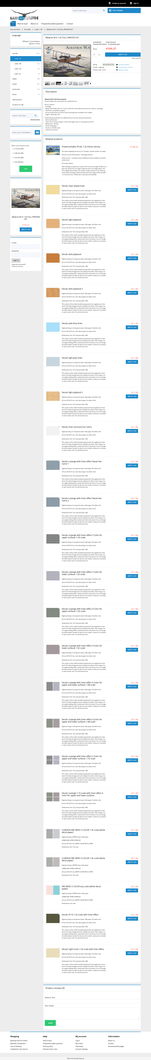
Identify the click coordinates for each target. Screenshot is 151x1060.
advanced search (35, 119)
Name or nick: (50, 997)
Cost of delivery (16, 1046)
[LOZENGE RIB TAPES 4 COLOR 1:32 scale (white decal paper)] (53, 862)
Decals (14, 84)
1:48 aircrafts (19, 153)
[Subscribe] (37, 132)
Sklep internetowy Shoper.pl (75, 1058)
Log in (78, 1041)
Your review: (49, 1006)
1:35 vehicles (18, 162)
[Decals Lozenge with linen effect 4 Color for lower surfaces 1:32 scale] (53, 649)
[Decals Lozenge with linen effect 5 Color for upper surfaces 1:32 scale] (53, 539)
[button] (90, 83)
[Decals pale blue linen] (53, 327)
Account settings (82, 1049)
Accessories (16, 89)
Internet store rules (50, 1049)
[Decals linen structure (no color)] (53, 431)
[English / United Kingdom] (31, 41)
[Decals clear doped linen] (53, 190)
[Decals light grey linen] (53, 362)
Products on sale (17, 105)
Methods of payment (18, 1043)
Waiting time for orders (19, 1041)
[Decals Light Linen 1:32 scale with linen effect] (53, 953)
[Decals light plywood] (53, 223)
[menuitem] (22, 23)
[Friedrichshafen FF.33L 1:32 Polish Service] (53, 150)
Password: (15, 251)
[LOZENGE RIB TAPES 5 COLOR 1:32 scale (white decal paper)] (53, 834)
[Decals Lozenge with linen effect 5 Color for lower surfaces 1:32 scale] (53, 576)
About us (111, 1041)
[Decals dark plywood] (53, 258)
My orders (79, 1043)
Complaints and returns (19, 1049)
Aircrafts (15, 53)
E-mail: (14, 243)
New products (17, 100)
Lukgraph (101, 67)
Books (14, 94)
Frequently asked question (53, 1043)
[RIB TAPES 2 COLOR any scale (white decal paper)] (53, 890)
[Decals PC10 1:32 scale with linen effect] (53, 918)
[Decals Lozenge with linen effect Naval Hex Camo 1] (53, 465)
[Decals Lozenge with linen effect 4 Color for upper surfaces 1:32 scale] (53, 613)
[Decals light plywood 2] (53, 396)
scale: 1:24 (18, 69)
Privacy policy (48, 1046)
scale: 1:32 (18, 59)
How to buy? (47, 1041)
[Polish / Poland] (34, 43)
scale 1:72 (18, 74)
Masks (14, 79)
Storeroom (79, 1046)
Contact (111, 1043)
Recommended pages (116, 1046)
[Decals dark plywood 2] (53, 292)
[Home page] (24, 14)
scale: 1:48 (18, 64)
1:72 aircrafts (19, 149)
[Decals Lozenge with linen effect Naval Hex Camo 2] (53, 502)
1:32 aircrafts (19, 157)
